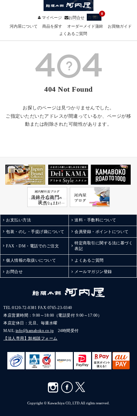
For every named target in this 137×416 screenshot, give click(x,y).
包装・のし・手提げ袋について (35, 232)
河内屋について (24, 26)
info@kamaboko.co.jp (35, 331)
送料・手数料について (95, 220)
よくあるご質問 (73, 34)
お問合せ (76, 17)
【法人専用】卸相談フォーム (30, 338)
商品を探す (52, 26)
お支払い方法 (18, 220)
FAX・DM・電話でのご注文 (32, 246)
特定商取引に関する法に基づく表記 (103, 246)
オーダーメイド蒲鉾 (85, 26)
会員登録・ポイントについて (101, 232)
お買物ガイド (120, 26)
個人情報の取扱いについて (31, 260)
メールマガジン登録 (93, 272)
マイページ (52, 17)
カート (94, 16)
